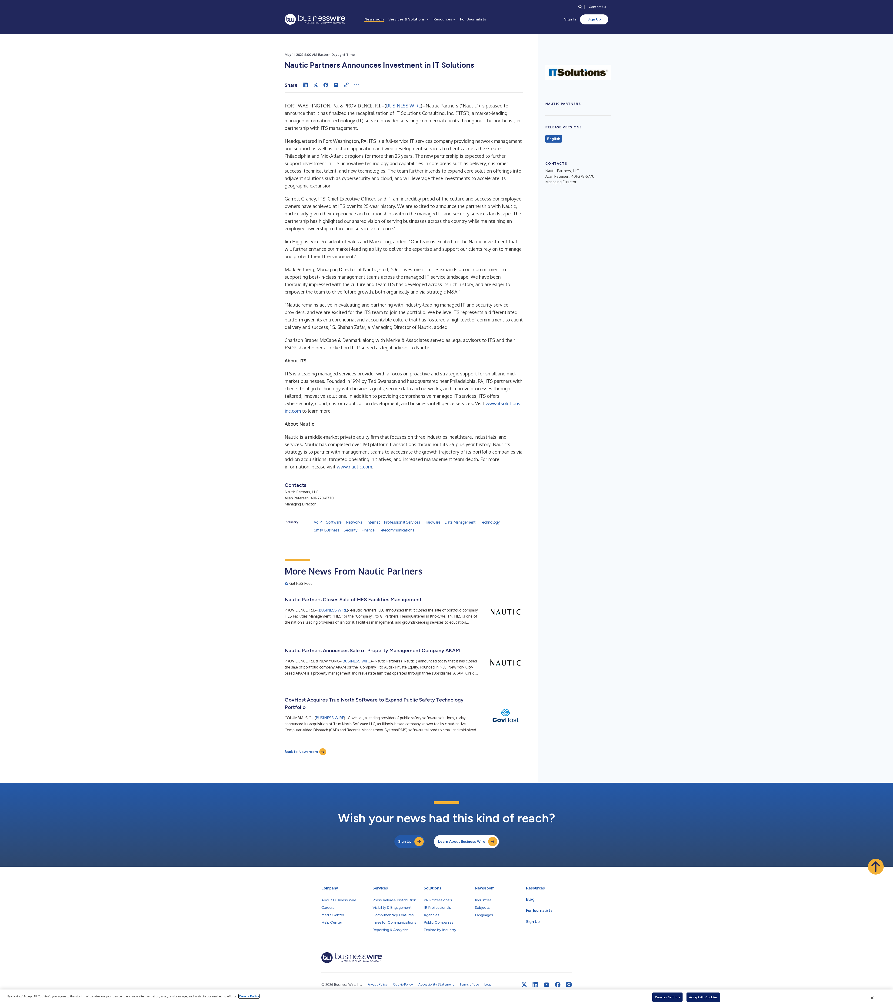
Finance (368, 530)
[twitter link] (524, 984)
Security (350, 530)
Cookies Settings (667, 997)
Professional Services (402, 522)
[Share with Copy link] (346, 85)
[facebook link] (557, 984)
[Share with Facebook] (326, 85)
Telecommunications (396, 530)
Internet (373, 522)
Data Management (460, 522)
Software (334, 522)
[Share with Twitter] (315, 85)
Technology (490, 522)
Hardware (432, 522)
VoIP (318, 522)
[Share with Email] (336, 85)
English (553, 139)
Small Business (327, 530)
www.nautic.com (354, 467)
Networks (354, 522)
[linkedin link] (535, 984)
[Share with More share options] (356, 85)
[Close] (872, 998)
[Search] (580, 7)
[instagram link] (569, 984)
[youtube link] (546, 985)
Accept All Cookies (703, 997)
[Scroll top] (876, 867)
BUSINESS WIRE (403, 106)
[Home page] (315, 19)
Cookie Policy (249, 996)
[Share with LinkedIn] (305, 85)
